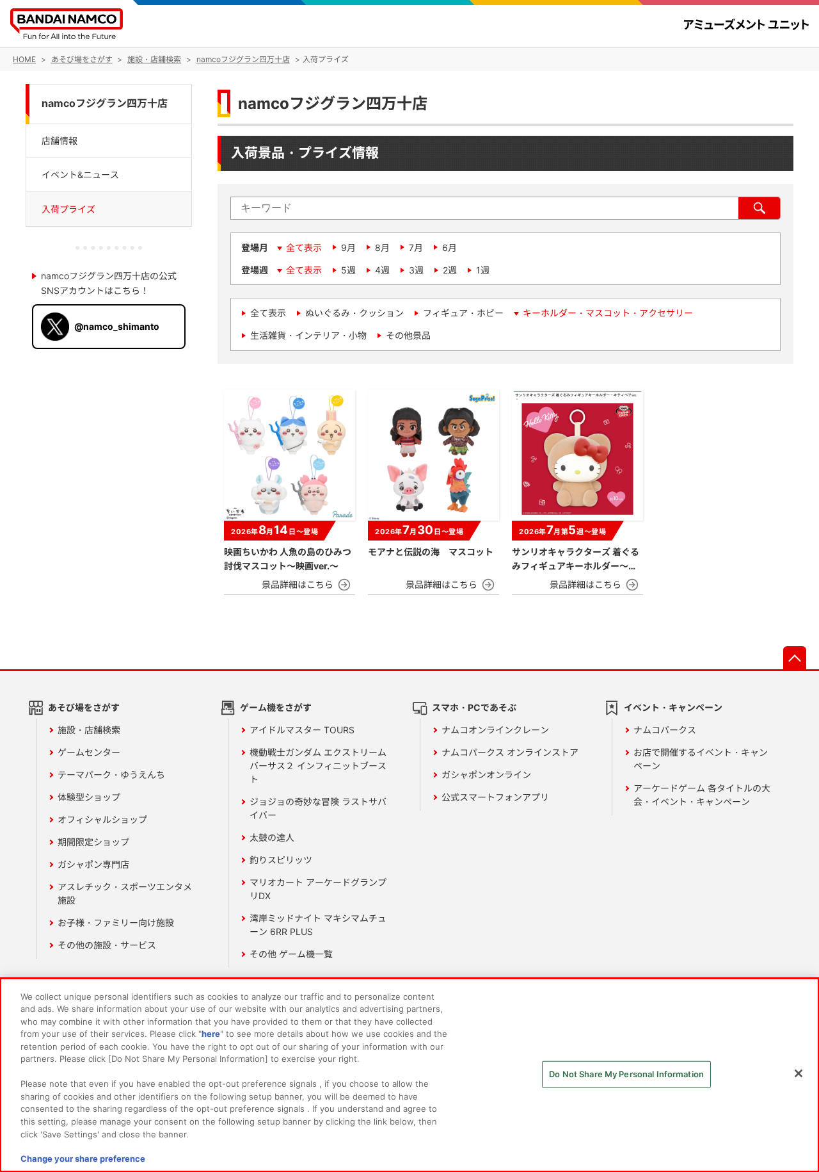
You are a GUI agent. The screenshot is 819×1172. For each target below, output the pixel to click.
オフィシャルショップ (102, 819)
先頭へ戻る (794, 657)
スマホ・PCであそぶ (474, 707)
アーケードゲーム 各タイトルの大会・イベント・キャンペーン (701, 795)
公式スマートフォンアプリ (495, 797)
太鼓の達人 (272, 837)
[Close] (798, 1073)
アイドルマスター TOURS (302, 729)
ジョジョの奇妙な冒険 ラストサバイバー (318, 808)
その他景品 (408, 335)
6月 (449, 247)
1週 (482, 270)
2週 (450, 270)
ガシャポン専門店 (93, 864)
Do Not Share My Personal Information (626, 1074)
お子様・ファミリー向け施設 (116, 922)
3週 (416, 270)
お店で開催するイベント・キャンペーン (700, 759)
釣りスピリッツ (281, 859)
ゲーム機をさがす (276, 707)
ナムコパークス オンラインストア (509, 752)
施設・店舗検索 (89, 729)
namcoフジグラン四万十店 (105, 103)
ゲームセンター (89, 752)
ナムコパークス (664, 729)
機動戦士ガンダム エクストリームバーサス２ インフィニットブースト (318, 766)
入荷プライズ (68, 209)
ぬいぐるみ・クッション (354, 312)
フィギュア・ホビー (463, 312)
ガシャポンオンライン (486, 774)
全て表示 (304, 247)
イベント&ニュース (80, 174)
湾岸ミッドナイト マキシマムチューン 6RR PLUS (318, 925)
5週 (348, 270)
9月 (348, 247)
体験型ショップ (89, 797)
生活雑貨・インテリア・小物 (308, 335)
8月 (382, 247)
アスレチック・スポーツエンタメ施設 (125, 893)
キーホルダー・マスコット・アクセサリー (608, 312)
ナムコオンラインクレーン (495, 729)
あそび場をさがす (84, 707)
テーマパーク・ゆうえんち (111, 774)
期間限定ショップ (93, 841)
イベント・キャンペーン (673, 707)
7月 (416, 247)
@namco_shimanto (116, 326)
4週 (382, 270)
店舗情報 (59, 139)
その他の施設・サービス (107, 945)
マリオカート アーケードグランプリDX (318, 889)
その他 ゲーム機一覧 (291, 953)
